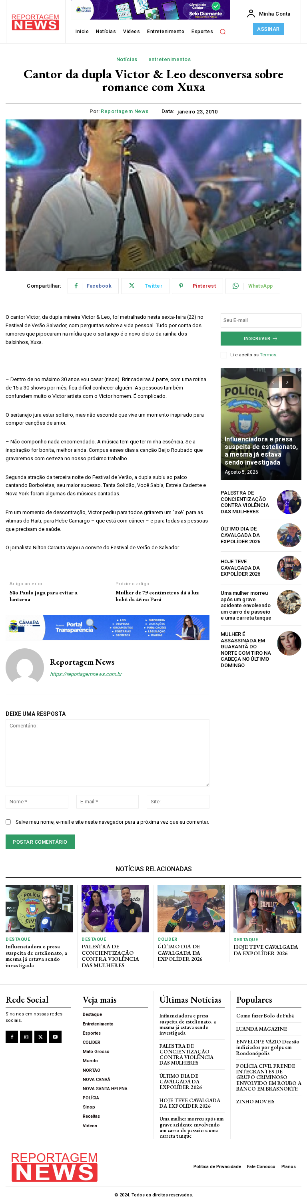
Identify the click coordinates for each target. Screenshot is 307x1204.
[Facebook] (12, 1037)
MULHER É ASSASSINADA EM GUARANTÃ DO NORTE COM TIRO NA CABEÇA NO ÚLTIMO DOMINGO (246, 649)
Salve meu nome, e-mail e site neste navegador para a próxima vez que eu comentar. (112, 822)
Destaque (18, 939)
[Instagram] (26, 1037)
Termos (268, 355)
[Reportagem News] (25, 667)
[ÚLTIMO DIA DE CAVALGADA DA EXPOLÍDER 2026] (289, 535)
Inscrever (257, 338)
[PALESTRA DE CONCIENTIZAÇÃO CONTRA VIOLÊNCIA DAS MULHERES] (289, 502)
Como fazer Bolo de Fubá (265, 1015)
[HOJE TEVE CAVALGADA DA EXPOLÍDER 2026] (289, 568)
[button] (222, 31)
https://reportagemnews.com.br (86, 674)
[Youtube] (55, 1037)
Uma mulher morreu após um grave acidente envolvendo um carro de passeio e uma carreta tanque (246, 605)
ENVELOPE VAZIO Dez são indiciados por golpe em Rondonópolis (267, 1047)
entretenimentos (169, 59)
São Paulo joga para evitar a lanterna (44, 596)
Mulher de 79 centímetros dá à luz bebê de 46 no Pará (157, 596)
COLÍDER (167, 939)
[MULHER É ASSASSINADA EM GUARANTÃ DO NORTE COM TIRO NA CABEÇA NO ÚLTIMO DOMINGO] (289, 643)
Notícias (127, 59)
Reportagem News (125, 111)
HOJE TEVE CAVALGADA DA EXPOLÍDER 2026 (240, 567)
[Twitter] (40, 1037)
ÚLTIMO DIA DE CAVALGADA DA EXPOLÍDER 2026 (240, 535)
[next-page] (287, 382)
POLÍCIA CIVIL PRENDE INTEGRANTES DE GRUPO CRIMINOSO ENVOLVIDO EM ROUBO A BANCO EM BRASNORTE (268, 1077)
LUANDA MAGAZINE (261, 1028)
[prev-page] (273, 382)
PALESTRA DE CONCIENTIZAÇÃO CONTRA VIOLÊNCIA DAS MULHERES (245, 502)
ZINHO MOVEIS (255, 1101)
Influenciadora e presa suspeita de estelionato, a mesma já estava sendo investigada (261, 450)
